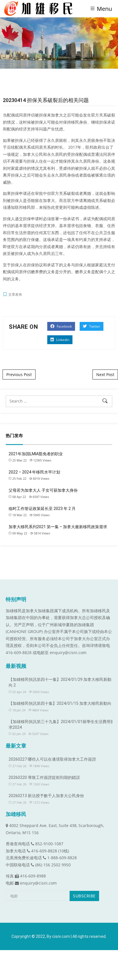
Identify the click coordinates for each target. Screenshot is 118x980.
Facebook (64, 326)
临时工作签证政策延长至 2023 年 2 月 (42, 508)
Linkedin (62, 339)
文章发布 (15, 294)
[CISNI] (40, 8)
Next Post (105, 374)
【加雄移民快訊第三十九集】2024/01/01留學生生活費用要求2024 (62, 724)
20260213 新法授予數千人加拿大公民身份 (46, 795)
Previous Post (19, 374)
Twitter (94, 326)
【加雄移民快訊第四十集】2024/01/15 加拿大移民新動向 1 (62, 703)
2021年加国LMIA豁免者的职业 (36, 454)
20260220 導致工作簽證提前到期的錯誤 (44, 777)
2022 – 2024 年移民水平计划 (34, 472)
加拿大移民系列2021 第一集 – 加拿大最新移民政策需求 (58, 526)
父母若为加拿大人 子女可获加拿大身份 (43, 490)
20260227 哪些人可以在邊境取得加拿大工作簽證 (52, 759)
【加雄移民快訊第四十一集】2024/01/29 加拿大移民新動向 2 (60, 682)
